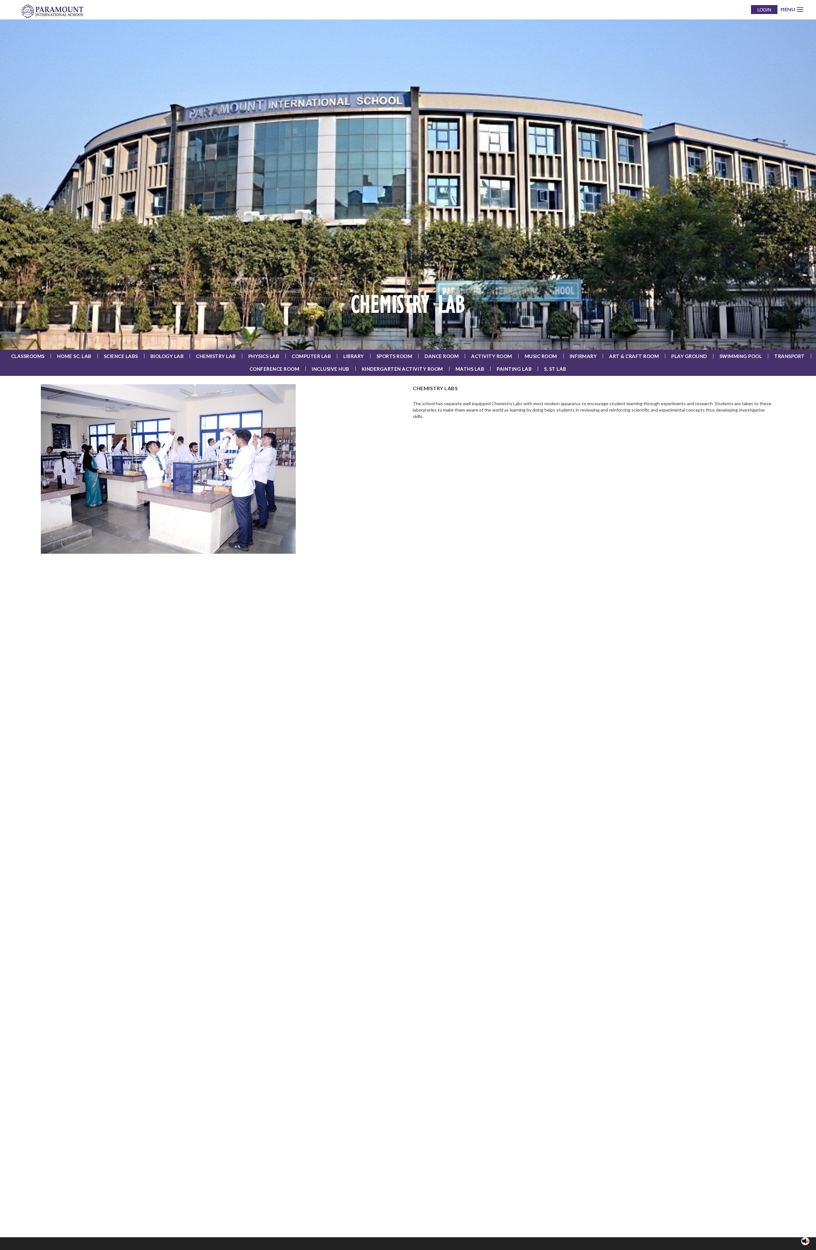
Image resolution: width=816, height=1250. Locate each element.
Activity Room (491, 356)
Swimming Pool (740, 356)
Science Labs (121, 356)
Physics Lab (264, 356)
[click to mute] (805, 1241)
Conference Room (275, 369)
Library (353, 356)
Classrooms (28, 356)
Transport (789, 356)
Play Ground (689, 356)
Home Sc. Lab (74, 356)
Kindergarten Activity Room (402, 369)
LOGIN (764, 9)
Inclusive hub (330, 369)
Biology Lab (167, 356)
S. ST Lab (555, 369)
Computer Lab (311, 356)
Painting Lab (514, 369)
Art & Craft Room (634, 356)
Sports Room (394, 356)
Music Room (541, 356)
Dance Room (442, 356)
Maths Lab (469, 369)
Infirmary (583, 356)
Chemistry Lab (216, 356)
